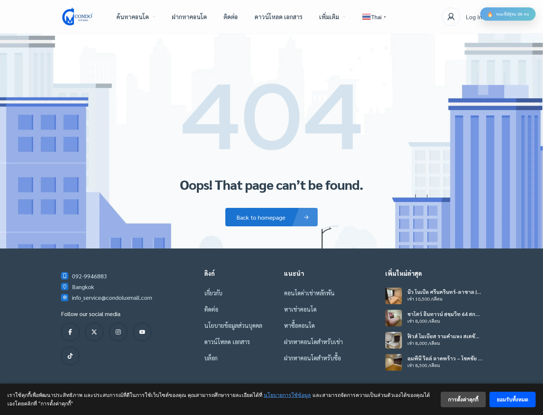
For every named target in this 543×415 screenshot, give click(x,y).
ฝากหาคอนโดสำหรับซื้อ (312, 358)
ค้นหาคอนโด (132, 17)
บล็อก (211, 358)
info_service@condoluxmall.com (112, 297)
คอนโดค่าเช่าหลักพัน (309, 293)
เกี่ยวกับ (213, 293)
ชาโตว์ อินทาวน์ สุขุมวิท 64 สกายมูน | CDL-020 (442, 313)
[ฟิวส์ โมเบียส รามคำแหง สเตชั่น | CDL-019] (393, 340)
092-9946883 (89, 276)
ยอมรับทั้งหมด (512, 399)
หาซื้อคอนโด (299, 325)
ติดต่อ (230, 17)
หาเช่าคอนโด (300, 309)
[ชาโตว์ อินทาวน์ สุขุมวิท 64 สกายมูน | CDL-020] (393, 318)
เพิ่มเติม (329, 17)
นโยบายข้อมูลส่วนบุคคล (233, 325)
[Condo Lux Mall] (77, 16)
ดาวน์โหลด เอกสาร (279, 17)
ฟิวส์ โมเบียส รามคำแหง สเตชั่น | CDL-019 (444, 336)
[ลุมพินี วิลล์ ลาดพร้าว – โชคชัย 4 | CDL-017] (393, 362)
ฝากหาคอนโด (189, 17)
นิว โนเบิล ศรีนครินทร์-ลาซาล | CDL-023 (442, 291)
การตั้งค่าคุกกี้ (463, 399)
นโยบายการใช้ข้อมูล (287, 395)
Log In (474, 17)
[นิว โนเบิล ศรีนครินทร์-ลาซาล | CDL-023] (393, 296)
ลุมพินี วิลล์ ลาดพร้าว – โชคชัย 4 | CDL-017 (444, 358)
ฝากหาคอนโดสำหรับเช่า (313, 342)
